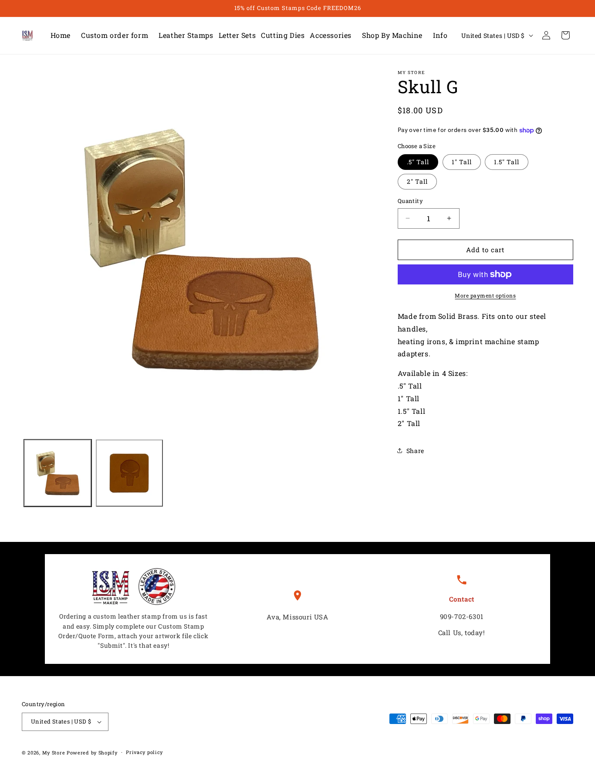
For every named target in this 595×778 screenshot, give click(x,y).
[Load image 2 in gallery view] (129, 473)
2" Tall (417, 181)
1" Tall (462, 162)
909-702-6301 (461, 616)
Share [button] (415, 451)
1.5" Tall (506, 162)
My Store (53, 752)
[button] (183, 35)
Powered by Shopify (92, 752)
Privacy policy (144, 752)
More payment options (485, 295)
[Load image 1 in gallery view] (57, 473)
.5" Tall (418, 162)
